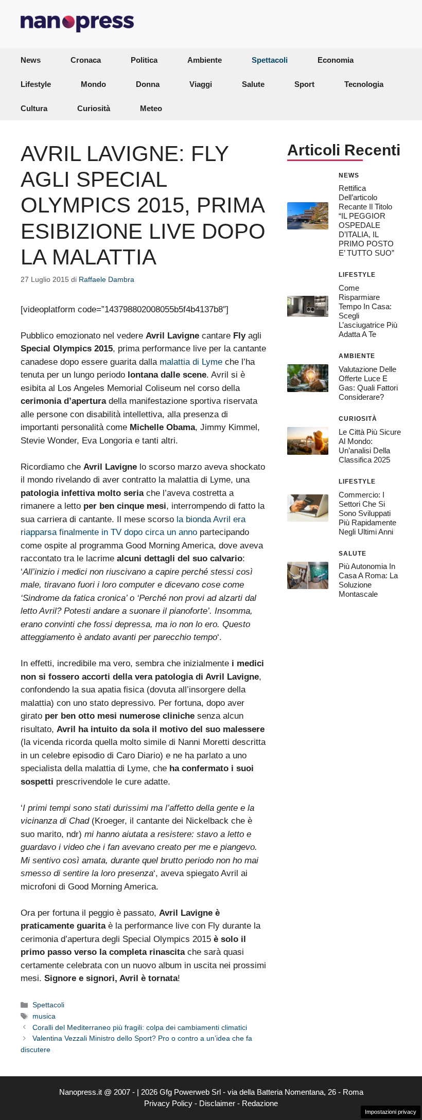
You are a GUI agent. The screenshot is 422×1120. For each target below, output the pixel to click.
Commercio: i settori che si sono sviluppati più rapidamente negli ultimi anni (367, 513)
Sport (304, 84)
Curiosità (93, 108)
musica (44, 1016)
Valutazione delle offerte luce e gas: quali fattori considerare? (368, 383)
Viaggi (200, 84)
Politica (144, 60)
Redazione (260, 1103)
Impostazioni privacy (390, 1112)
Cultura (34, 108)
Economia (336, 60)
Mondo (93, 84)
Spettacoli (270, 60)
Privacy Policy (168, 1103)
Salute (253, 84)
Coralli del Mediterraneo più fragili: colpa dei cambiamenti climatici (139, 1027)
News (31, 60)
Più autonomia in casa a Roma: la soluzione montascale (368, 580)
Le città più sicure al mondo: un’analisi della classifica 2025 (370, 446)
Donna (148, 84)
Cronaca (86, 60)
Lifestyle (36, 84)
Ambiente (204, 60)
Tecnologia (363, 84)
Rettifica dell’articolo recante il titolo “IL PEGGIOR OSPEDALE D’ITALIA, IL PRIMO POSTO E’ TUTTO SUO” (366, 220)
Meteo (151, 108)
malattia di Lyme (191, 362)
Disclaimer (217, 1103)
